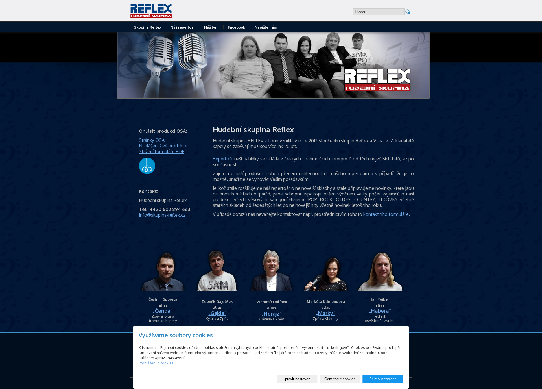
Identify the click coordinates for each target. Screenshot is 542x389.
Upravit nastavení (297, 379)
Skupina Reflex (147, 27)
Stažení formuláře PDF (161, 151)
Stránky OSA (152, 140)
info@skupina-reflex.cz (162, 215)
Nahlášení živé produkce (163, 146)
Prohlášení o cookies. (156, 363)
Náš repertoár (183, 27)
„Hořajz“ (271, 313)
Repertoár (223, 159)
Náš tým (211, 27)
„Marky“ (325, 313)
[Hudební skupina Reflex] (173, 10)
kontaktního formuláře (386, 214)
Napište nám (266, 27)
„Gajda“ (217, 313)
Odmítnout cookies (339, 379)
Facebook (236, 27)
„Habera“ (380, 311)
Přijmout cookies (383, 379)
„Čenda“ (162, 311)
